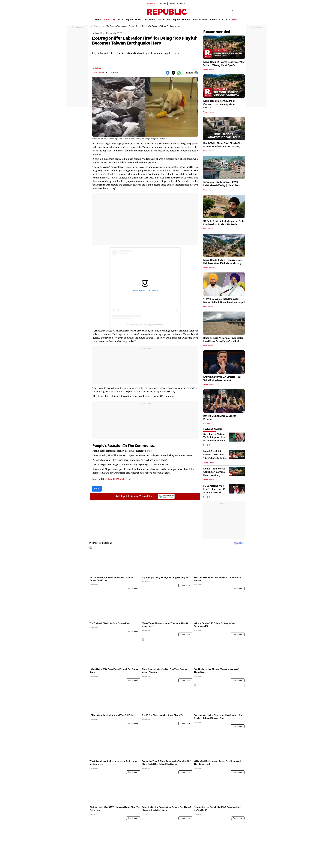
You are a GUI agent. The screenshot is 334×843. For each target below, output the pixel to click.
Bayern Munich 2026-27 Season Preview (219, 417)
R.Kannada (181, 3)
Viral (96, 488)
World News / (101, 26)
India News (208, 229)
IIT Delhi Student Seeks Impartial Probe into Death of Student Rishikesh (224, 222)
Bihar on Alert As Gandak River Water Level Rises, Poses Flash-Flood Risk (223, 339)
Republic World (152, 3)
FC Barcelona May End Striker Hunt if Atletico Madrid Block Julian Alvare (214, 491)
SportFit (206, 424)
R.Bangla (172, 3)
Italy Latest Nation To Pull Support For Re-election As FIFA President (214, 439)
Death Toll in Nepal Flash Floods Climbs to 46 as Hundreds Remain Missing (223, 145)
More (233, 20)
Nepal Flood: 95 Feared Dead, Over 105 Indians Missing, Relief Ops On (223, 63)
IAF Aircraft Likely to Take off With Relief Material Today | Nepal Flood (221, 183)
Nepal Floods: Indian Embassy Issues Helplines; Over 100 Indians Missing (222, 261)
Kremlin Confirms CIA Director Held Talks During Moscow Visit (222, 378)
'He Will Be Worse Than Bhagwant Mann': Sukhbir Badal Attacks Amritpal (223, 300)
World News (98, 72)
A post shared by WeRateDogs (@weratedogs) (145, 325)
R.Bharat (163, 3)
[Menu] (231, 11)
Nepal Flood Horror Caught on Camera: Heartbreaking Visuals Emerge (219, 104)
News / (92, 26)
